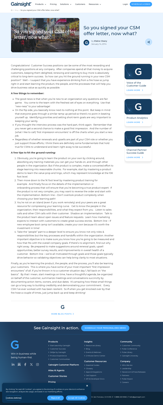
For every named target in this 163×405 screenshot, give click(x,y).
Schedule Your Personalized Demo (105, 328)
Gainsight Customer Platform (63, 365)
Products (39, 4)
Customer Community (131, 345)
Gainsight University (130, 356)
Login (125, 4)
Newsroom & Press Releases (133, 372)
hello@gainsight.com (137, 397)
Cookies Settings (13, 398)
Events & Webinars (93, 352)
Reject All (55, 398)
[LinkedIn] (13, 364)
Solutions (64, 4)
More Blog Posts (61, 314)
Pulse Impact (127, 379)
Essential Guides (92, 365)
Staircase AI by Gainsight (60, 345)
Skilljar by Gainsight (58, 352)
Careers (125, 382)
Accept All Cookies (76, 398)
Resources (94, 4)
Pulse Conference (129, 349)
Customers (80, 4)
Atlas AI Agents (56, 370)
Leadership (126, 368)
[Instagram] (37, 364)
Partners (125, 375)
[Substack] (19, 364)
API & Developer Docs (95, 379)
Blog (16, 10)
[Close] (87, 386)
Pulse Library (127, 352)
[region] (46, 393)
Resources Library (93, 345)
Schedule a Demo (141, 4)
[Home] (12, 10)
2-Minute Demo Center (95, 356)
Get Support (91, 375)
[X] (31, 364)
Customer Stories (57, 376)
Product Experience (58, 356)
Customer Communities (60, 359)
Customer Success (58, 349)
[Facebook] (25, 364)
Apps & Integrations (94, 372)
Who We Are (127, 365)
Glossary (89, 368)
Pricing (53, 4)
